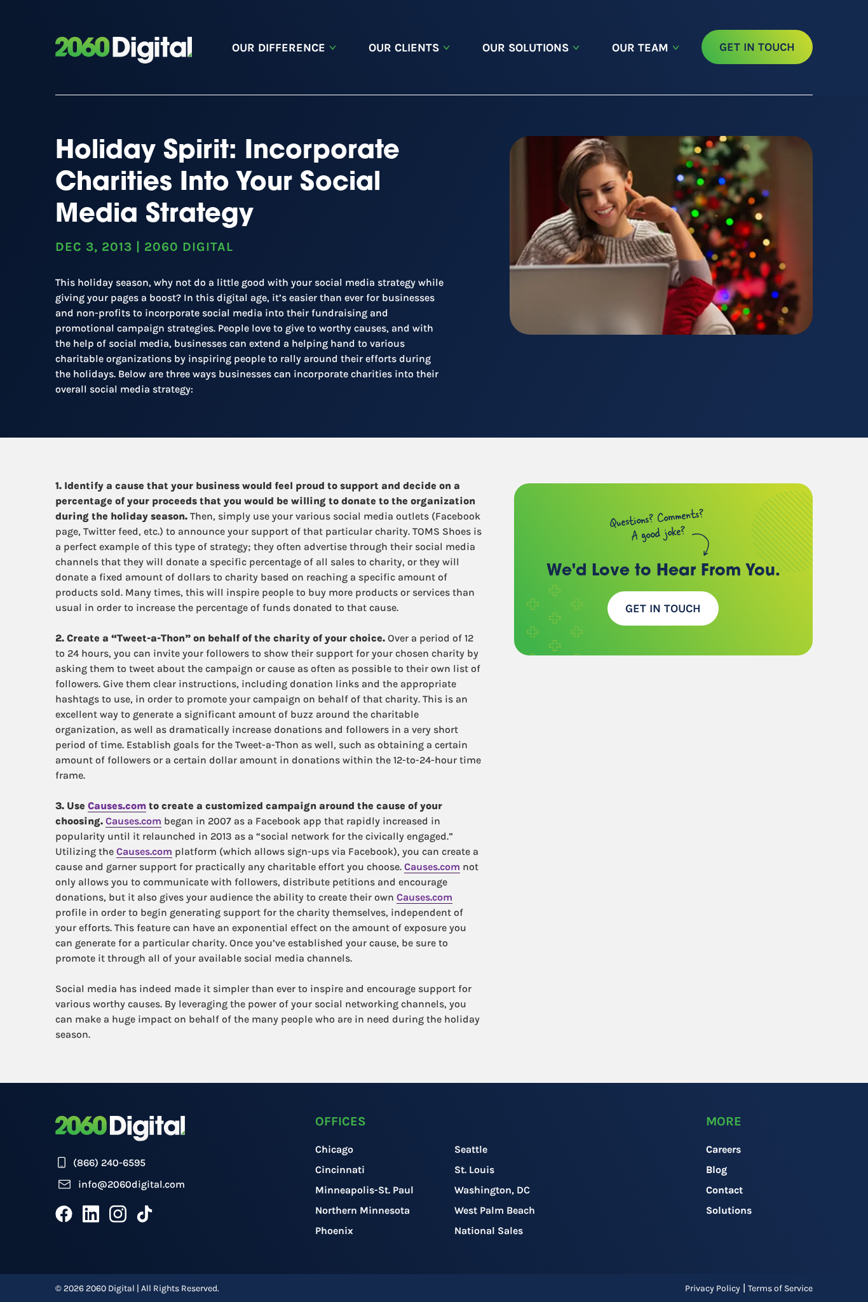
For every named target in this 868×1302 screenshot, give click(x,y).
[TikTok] (145, 1214)
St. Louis (474, 1170)
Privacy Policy (712, 1288)
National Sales (488, 1231)
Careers (723, 1149)
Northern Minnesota (362, 1210)
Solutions (729, 1210)
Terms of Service (780, 1288)
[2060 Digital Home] (123, 50)
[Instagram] (117, 1214)
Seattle (470, 1149)
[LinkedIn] (91, 1214)
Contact (724, 1190)
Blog (716, 1170)
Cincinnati (340, 1170)
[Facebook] (63, 1214)
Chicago (334, 1149)
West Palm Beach (494, 1210)
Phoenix (334, 1231)
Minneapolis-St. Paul (364, 1190)
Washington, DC (492, 1190)
